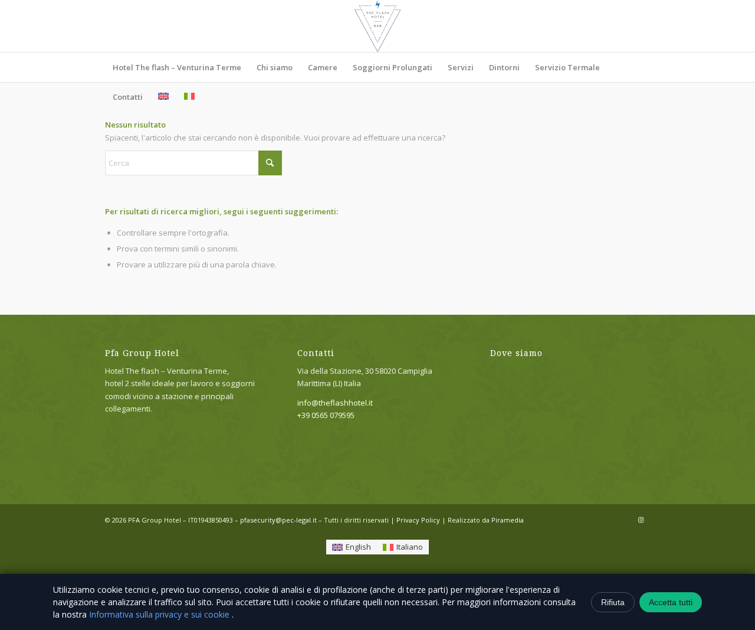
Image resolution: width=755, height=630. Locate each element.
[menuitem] (177, 67)
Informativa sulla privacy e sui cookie (160, 614)
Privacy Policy (418, 519)
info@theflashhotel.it (335, 402)
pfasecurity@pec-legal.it (278, 519)
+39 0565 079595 (325, 415)
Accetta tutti (670, 602)
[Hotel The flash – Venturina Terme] (377, 26)
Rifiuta (613, 602)
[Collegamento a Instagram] (641, 519)
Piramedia (507, 519)
